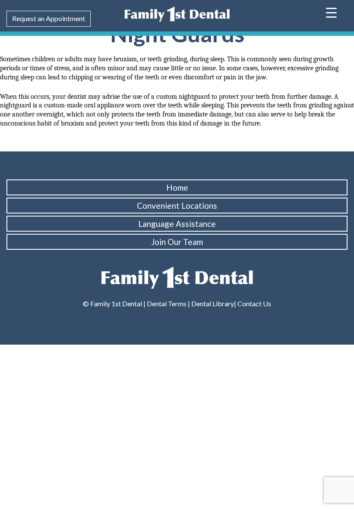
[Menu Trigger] (331, 12)
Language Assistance (177, 224)
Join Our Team (177, 242)
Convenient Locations (177, 206)
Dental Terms (166, 303)
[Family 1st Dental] (176, 13)
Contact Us (253, 303)
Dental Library (212, 303)
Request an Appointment (48, 18)
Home (177, 187)
